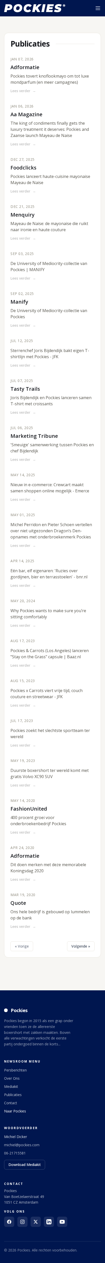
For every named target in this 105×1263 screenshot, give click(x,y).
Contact (10, 1102)
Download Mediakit (24, 1164)
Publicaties (13, 1094)
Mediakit (11, 1086)
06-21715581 (15, 1153)
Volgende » (80, 946)
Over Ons (12, 1078)
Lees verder (23, 90)
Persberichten (15, 1070)
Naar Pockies (15, 1111)
